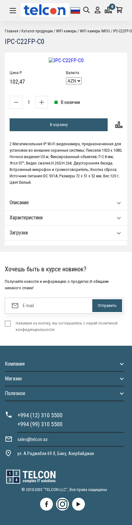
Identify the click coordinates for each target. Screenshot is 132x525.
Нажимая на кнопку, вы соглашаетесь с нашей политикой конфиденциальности (67, 326)
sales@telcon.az (32, 439)
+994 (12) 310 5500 (39, 415)
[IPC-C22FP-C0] (66, 60)
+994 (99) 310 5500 (39, 424)
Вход (98, 10)
